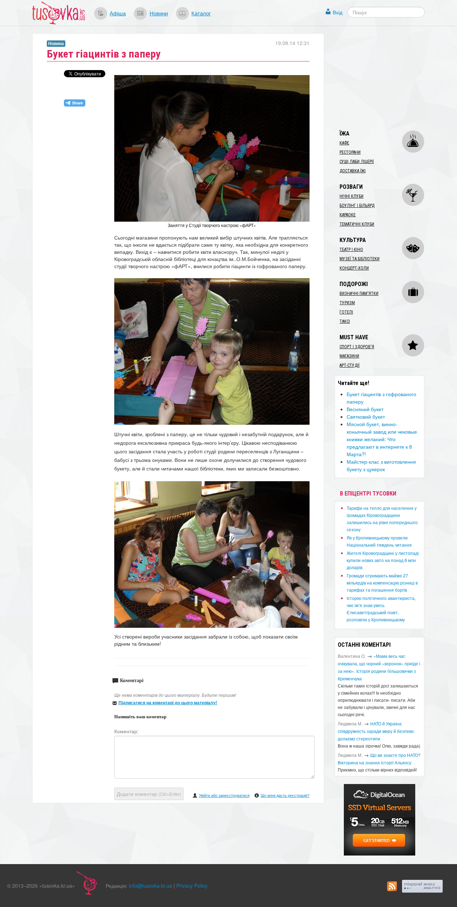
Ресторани (350, 152)
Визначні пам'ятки (359, 293)
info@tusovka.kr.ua (150, 885)
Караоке (348, 214)
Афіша (118, 13)
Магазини (349, 356)
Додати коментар (149, 793)
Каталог (201, 13)
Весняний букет (365, 409)
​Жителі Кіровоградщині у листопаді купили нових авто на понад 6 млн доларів (383, 560)
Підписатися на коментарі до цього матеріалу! (168, 702)
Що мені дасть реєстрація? (285, 795)
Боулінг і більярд (357, 205)
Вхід (337, 12)
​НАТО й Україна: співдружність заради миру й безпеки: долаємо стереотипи (376, 730)
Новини (159, 13)
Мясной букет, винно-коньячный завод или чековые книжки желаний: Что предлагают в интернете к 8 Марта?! (382, 439)
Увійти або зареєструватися (224, 795)
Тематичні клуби (357, 224)
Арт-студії (350, 365)
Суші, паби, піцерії (357, 161)
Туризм (347, 302)
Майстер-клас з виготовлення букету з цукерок (381, 465)
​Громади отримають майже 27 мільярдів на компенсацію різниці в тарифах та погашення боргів (382, 582)
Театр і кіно (351, 249)
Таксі (345, 321)
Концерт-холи (354, 268)
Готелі (346, 312)
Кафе (344, 143)
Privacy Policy (191, 885)
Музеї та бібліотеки (360, 258)
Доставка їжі (353, 170)
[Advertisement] (387, 78)
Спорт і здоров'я (357, 346)
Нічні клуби (351, 196)
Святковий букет (366, 416)
